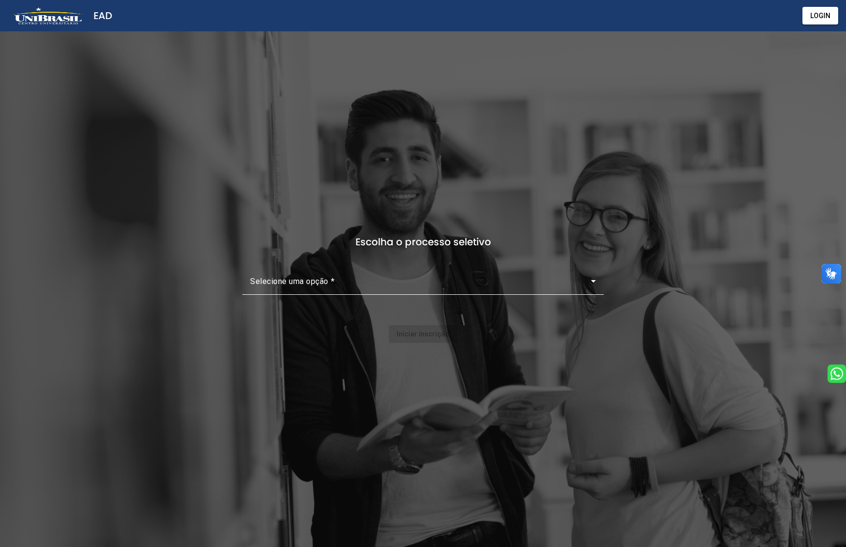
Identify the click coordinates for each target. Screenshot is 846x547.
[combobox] (423, 285)
